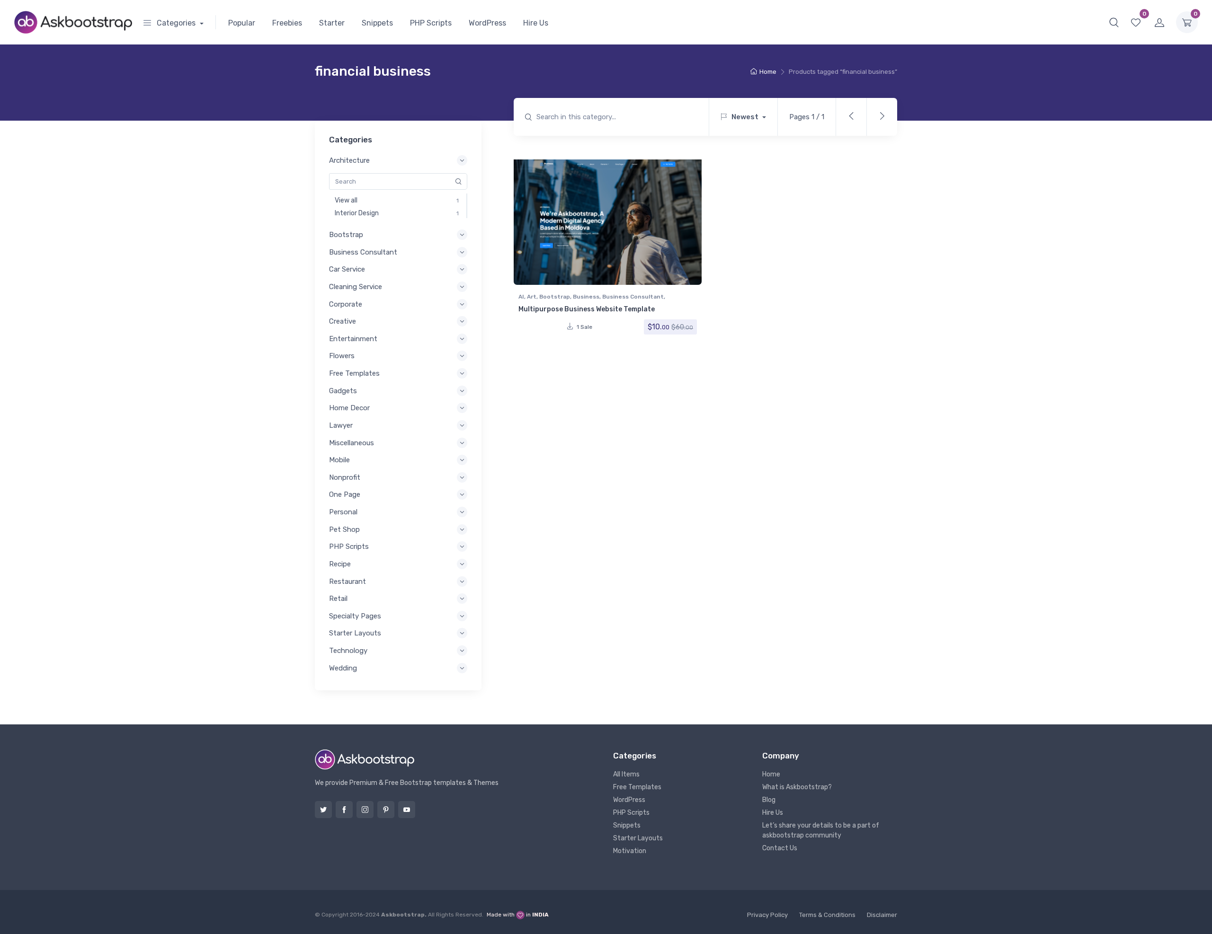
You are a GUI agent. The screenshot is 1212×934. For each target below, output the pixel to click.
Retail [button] (338, 598)
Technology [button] (348, 650)
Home (767, 71)
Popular (241, 22)
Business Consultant (633, 296)
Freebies (287, 22)
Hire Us (535, 22)
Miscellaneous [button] (351, 443)
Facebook (344, 809)
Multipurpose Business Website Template (586, 309)
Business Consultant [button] (363, 252)
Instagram (365, 809)
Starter (332, 22)
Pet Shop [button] (344, 529)
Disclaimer (882, 914)
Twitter (323, 809)
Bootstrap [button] (346, 234)
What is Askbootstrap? (797, 787)
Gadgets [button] (343, 391)
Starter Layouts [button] (355, 633)
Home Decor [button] (349, 408)
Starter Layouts (638, 838)
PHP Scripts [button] (349, 546)
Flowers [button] (342, 356)
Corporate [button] (345, 304)
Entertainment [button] (353, 339)
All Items (626, 774)
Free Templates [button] (354, 373)
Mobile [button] (339, 460)
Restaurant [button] (347, 581)
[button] (1114, 22)
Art (531, 296)
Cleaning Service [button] (355, 286)
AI (521, 296)
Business (586, 296)
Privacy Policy (767, 914)
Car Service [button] (347, 269)
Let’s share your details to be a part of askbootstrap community (820, 830)
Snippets (377, 22)
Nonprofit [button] (344, 477)
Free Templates (637, 787)
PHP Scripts (431, 22)
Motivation (629, 851)
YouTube (406, 809)
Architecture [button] (349, 160)
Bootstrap (554, 296)
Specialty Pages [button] (355, 616)
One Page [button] (344, 494)
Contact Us (779, 848)
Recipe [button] (340, 564)
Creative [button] (342, 321)
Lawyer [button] (341, 425)
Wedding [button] (343, 668)
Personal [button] (343, 512)
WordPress (487, 22)
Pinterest (385, 809)
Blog (768, 800)
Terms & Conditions (827, 914)
